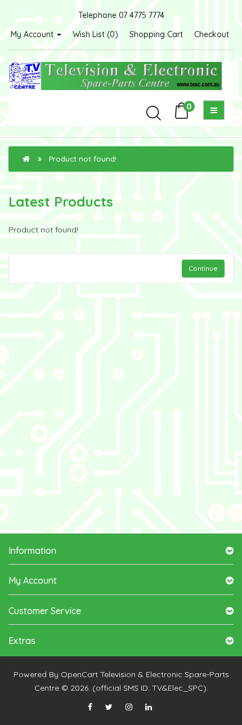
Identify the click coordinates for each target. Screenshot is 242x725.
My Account (33, 34)
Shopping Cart (156, 34)
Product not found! (82, 158)
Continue (203, 268)
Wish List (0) (95, 34)
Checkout (211, 34)
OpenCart (79, 674)
